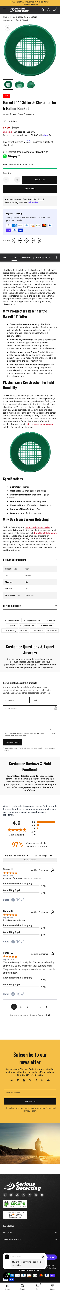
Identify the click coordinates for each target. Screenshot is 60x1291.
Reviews (26, 257)
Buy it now (30, 188)
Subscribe (28, 1101)
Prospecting (29, 114)
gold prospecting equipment (39, 424)
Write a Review (30, 860)
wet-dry (53, 630)
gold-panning (29, 625)
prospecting (11, 630)
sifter (25, 630)
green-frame (46, 625)
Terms (48, 1108)
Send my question (13, 742)
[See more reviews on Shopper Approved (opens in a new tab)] (22, 900)
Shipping (7, 132)
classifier (51, 620)
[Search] (43, 10)
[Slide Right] (55, 3)
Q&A (14, 257)
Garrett (13, 114)
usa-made (38, 630)
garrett (13, 625)
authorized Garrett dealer (37, 527)
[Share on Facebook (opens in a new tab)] (13, 900)
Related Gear (43, 257)
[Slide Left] (5, 3)
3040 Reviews (19, 834)
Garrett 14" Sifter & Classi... (16, 20)
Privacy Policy (29, 1110)
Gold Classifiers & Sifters (25, 17)
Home (6, 17)
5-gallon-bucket (33, 620)
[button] (43, 10)
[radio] (44, 822)
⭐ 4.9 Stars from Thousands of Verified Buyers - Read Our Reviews (30, 3)
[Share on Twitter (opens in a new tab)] (18, 900)
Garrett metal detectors (45, 533)
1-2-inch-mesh (13, 620)
